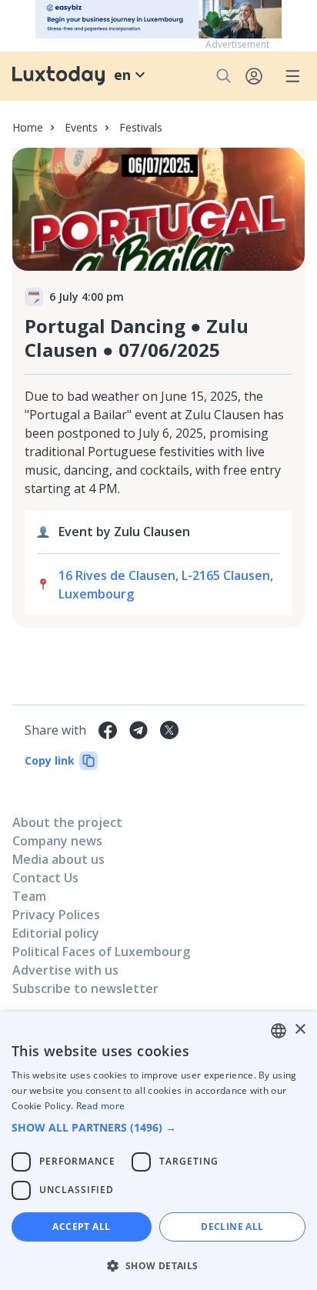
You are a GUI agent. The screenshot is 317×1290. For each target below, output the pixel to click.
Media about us (58, 859)
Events (81, 127)
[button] (158, 1127)
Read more (100, 1105)
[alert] (158, 1151)
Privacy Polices (56, 914)
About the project (67, 822)
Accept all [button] (81, 1226)
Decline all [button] (232, 1226)
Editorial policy (55, 933)
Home (27, 127)
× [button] (299, 1029)
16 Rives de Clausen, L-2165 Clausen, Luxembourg (165, 584)
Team (29, 896)
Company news (57, 841)
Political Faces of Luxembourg (101, 951)
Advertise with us (65, 970)
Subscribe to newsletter (85, 988)
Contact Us (45, 878)
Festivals (140, 127)
